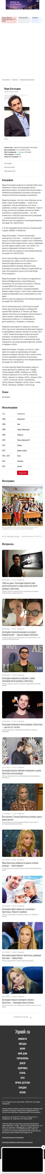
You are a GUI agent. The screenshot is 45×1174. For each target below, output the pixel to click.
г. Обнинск (21, 152)
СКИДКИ (23, 1087)
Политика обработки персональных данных (17, 1142)
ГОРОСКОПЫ (22, 1058)
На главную (6, 79)
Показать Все (22, 473)
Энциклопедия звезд (27, 79)
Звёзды (15, 79)
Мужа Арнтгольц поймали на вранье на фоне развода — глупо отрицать (20, 864)
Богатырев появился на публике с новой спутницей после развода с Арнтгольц (18, 679)
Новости (21, 580)
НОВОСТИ (22, 1038)
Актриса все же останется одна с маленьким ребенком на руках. (22, 869)
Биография (8, 163)
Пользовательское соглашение (13, 1137)
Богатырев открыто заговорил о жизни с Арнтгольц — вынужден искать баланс (18, 1001)
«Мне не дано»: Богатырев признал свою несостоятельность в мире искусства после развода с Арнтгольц (19, 586)
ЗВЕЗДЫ (22, 1043)
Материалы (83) (9, 171)
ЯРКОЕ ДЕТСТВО (22, 1082)
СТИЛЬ (22, 1072)
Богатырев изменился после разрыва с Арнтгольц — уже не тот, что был (22, 725)
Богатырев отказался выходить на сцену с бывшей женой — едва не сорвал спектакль (20, 633)
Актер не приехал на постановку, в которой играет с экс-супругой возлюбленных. (21, 638)
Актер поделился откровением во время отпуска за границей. (19, 730)
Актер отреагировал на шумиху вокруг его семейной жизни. (20, 915)
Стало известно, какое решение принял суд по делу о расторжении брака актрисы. (20, 823)
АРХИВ (22, 1092)
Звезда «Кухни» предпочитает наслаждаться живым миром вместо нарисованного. (20, 592)
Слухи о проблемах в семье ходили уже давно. (18, 961)
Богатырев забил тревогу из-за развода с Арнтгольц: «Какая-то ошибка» (18, 910)
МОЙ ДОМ (22, 1053)
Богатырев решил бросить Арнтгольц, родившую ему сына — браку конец (21, 956)
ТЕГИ (22, 1077)
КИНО (22, 1048)
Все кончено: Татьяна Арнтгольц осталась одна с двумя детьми (22, 818)
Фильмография (9, 167)
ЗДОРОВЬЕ (23, 1068)
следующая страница (21, 1017)
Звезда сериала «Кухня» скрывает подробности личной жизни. (21, 684)
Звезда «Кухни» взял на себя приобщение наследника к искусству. (21, 777)
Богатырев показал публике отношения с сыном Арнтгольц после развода (21, 772)
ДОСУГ (22, 1063)
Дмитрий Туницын (13, 536)
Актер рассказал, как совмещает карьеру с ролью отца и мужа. (21, 1006)
